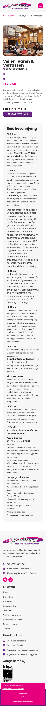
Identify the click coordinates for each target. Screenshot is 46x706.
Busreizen (12, 15)
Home (3, 15)
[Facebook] (5, 579)
